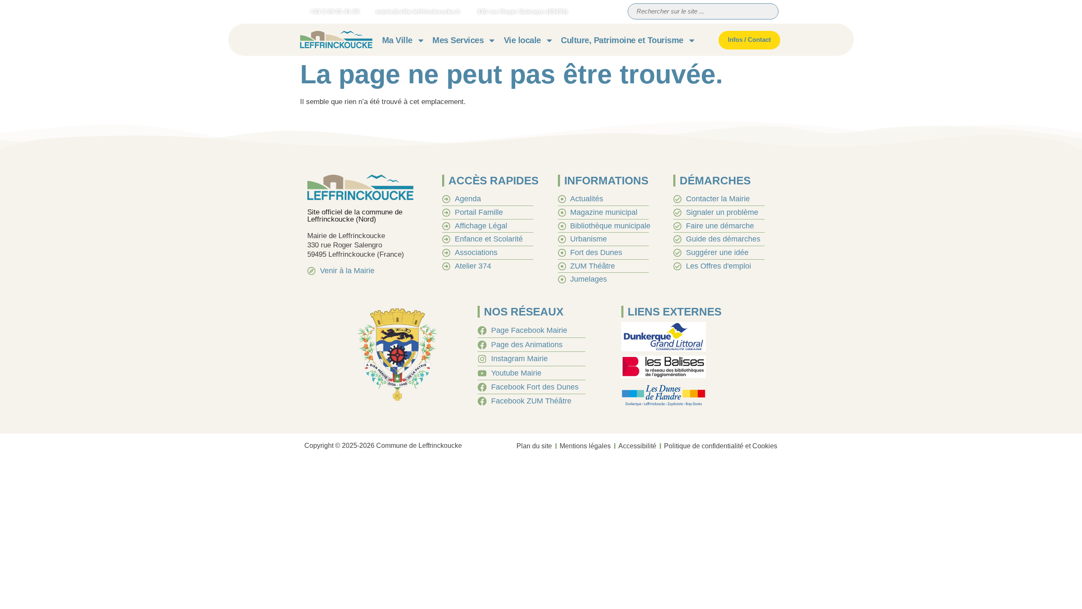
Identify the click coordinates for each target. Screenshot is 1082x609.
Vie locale (522, 40)
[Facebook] (574, 11)
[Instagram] (590, 11)
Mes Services (458, 40)
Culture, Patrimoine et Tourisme (622, 40)
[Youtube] (606, 11)
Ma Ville (397, 40)
